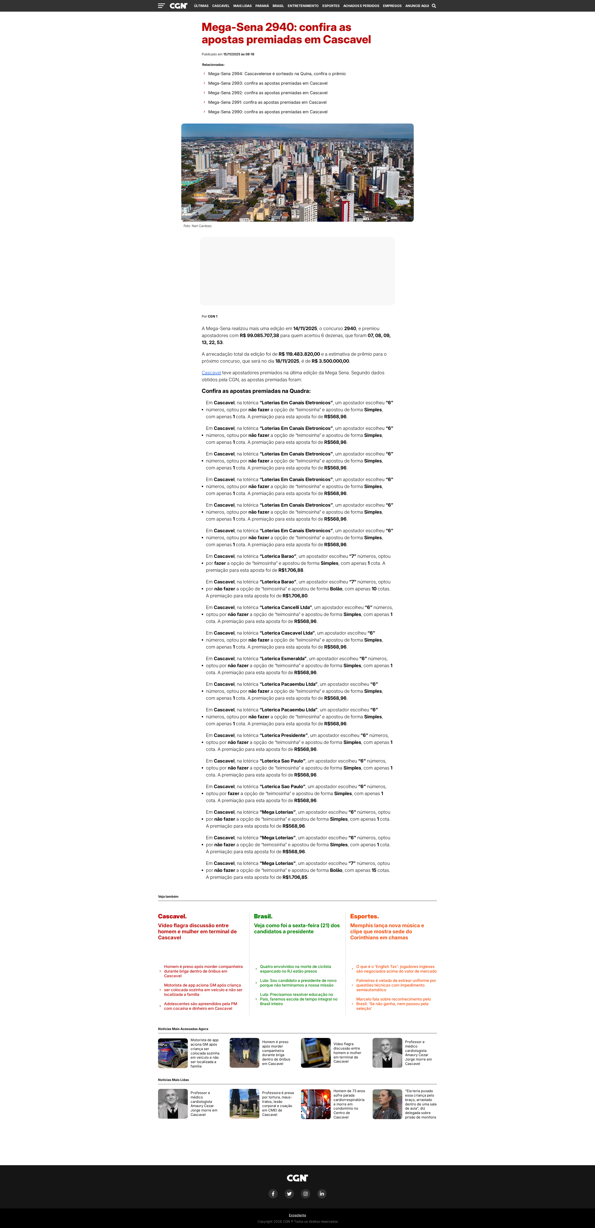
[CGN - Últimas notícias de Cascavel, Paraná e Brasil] (179, 6)
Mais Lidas (242, 6)
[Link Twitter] (289, 1197)
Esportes (331, 6)
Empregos (392, 6)
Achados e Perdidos (361, 6)
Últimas (201, 6)
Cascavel (221, 6)
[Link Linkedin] (322, 1197)
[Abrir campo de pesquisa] (434, 5)
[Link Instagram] (305, 1197)
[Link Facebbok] (273, 1197)
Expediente (297, 1215)
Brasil (278, 6)
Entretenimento (303, 6)
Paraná (262, 6)
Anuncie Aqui (417, 6)
